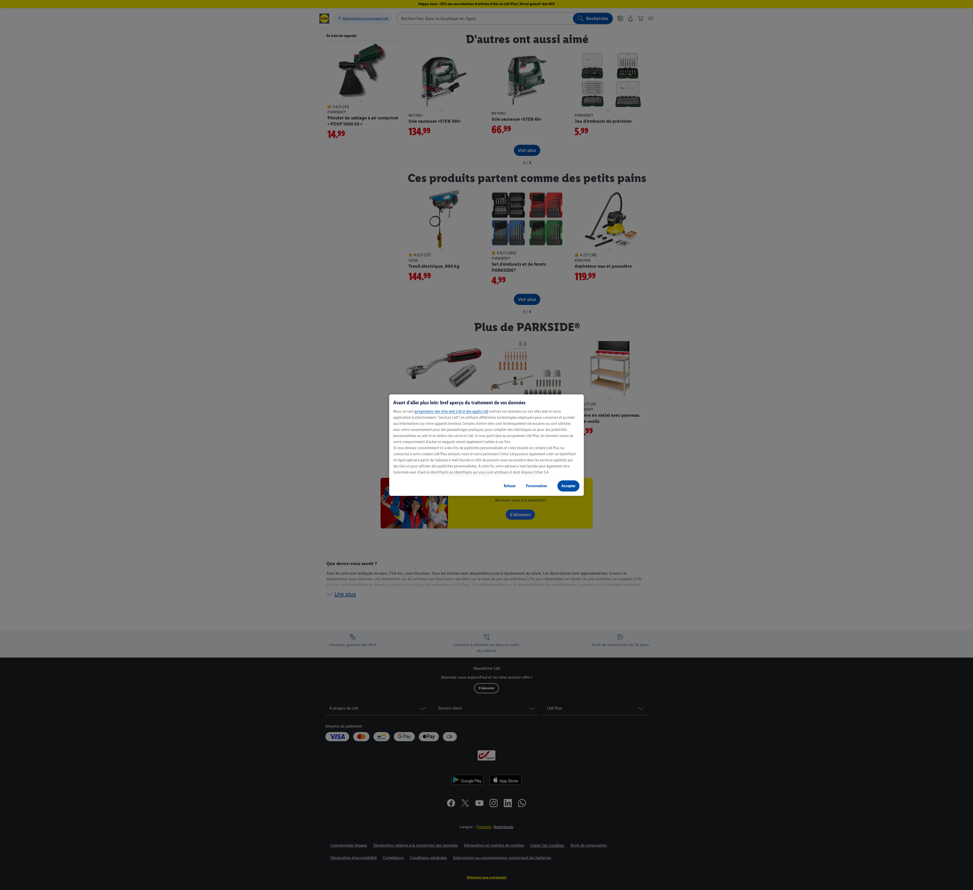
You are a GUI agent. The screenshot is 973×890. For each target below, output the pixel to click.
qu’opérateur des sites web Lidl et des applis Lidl (451, 411)
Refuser (510, 485)
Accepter (568, 485)
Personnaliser (536, 485)
